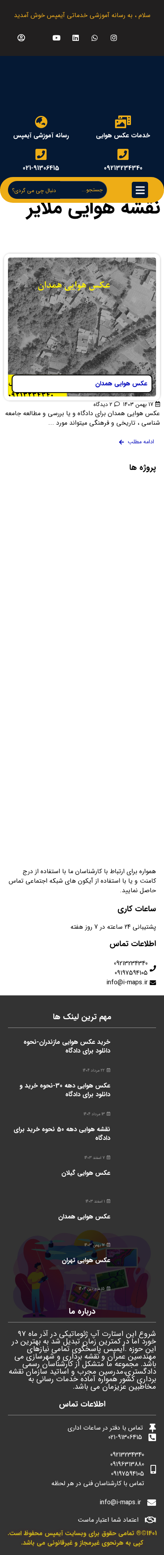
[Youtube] (56, 37)
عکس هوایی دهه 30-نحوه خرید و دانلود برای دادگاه (65, 1090)
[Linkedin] (75, 37)
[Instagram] (114, 37)
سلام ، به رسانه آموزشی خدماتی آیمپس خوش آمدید (82, 15)
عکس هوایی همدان (84, 1217)
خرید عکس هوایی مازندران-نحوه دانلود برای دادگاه (66, 1046)
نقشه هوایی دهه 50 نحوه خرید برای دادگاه (62, 1133)
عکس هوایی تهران (86, 1260)
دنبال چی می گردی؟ (34, 191)
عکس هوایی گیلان (85, 1173)
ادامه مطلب (144, 258)
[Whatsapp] (94, 37)
